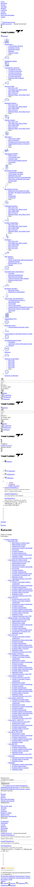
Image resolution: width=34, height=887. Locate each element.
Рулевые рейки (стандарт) (20, 592)
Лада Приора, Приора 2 (16, 676)
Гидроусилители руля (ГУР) (21, 561)
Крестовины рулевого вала (20, 543)
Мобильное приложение (9, 816)
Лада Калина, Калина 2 (15, 653)
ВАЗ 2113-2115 (13, 635)
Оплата (3, 809)
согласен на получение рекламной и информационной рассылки (14, 786)
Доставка (4, 808)
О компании (5, 821)
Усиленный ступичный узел (21, 575)
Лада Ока (11, 756)
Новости (3, 826)
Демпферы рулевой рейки (20, 655)
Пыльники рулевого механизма (22, 548)
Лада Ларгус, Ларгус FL (16, 720)
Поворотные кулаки (18, 546)
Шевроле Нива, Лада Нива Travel (19, 618)
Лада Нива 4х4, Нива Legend (17, 560)
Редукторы (15, 549)
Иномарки (11, 762)
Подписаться (5, 783)
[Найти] (2, 390)
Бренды (3, 797)
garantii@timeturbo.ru (11, 494)
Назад (11, 482)
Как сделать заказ (6, 806)
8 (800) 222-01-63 (6, 24)
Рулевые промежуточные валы (22, 555)
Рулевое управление (11, 539)
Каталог (3, 794)
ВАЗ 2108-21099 (13, 580)
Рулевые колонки (17, 551)
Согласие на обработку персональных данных (16, 878)
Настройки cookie (6, 879)
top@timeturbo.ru (10, 498)
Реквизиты (4, 823)
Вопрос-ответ (5, 814)
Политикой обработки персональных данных (15, 789)
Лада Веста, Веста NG (15, 732)
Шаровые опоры (17, 556)
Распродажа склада (8, 22)
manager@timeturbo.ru (11, 487)
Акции (3, 796)
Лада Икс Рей (12, 744)
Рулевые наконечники (19, 553)
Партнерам (4, 828)
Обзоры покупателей (7, 801)
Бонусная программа (7, 799)
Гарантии (4, 811)
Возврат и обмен (6, 813)
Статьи (3, 825)
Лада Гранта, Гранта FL (15, 698)
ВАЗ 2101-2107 (13, 541)
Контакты (4, 830)
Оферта (3, 881)
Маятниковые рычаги (19, 544)
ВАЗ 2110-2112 (13, 597)
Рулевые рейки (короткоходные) (22, 590)
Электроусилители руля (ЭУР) (22, 558)
